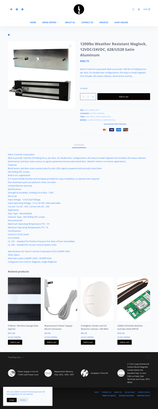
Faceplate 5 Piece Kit (99, 373)
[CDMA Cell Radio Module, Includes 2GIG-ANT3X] (133, 299)
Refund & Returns (126, 396)
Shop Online (121, 22)
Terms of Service (109, 396)
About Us (70, 22)
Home (33, 22)
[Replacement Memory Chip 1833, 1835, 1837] (48, 373)
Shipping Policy (143, 396)
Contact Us (87, 22)
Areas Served (49, 22)
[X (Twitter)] (17, 9)
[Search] (133, 9)
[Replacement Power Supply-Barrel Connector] (60, 299)
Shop (97, 392)
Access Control (97, 113)
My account (130, 392)
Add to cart (123, 96)
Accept (11, 400)
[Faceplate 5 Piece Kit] (84, 373)
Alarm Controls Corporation (101, 120)
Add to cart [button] (15, 342)
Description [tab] (79, 145)
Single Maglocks (103, 116)
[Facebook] (11, 9)
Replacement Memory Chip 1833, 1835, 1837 (64, 373)
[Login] (139, 9)
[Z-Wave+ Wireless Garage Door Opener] (24, 299)
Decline (23, 400)
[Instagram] (22, 9)
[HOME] (9, 35)
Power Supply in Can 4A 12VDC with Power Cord (28, 373)
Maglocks (90, 116)
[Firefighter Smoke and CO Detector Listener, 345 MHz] (97, 299)
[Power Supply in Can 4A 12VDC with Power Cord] (11, 373)
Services (103, 22)
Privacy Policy (144, 392)
